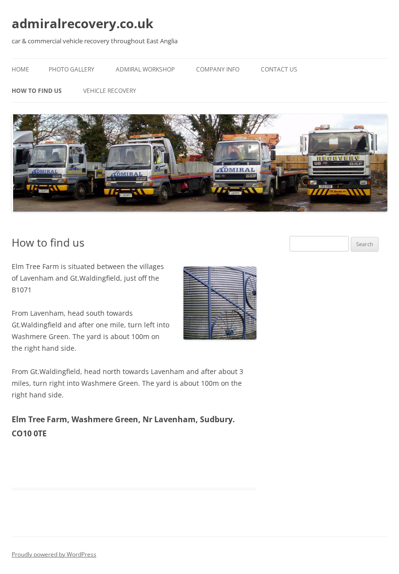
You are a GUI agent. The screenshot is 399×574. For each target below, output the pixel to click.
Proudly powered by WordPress (54, 554)
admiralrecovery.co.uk (82, 23)
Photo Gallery (71, 69)
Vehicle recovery (109, 91)
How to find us (37, 91)
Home (20, 69)
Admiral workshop (145, 69)
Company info (217, 69)
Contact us (279, 69)
